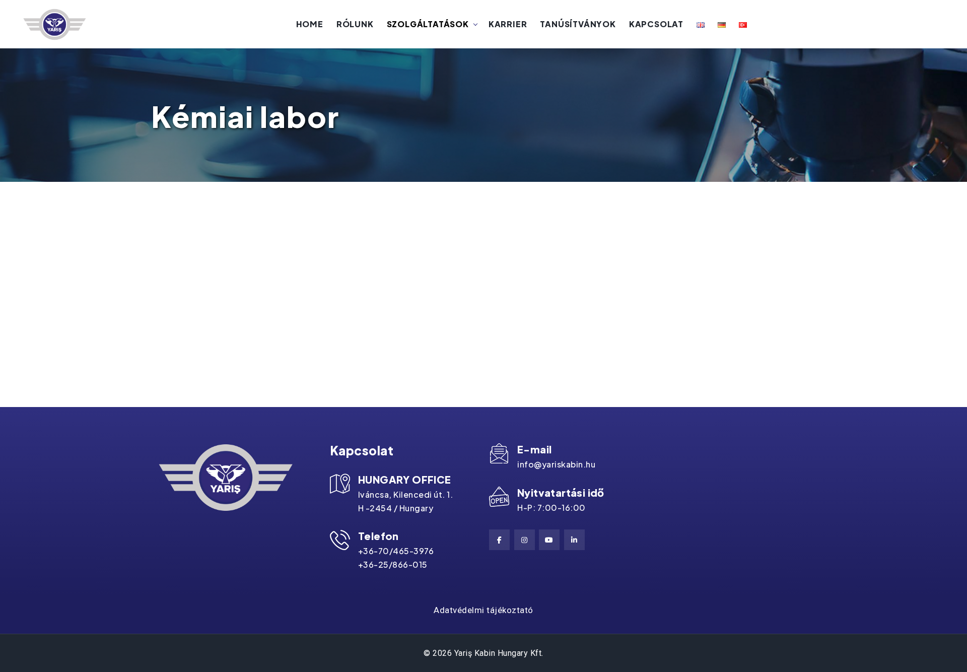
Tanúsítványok (577, 24)
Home (309, 24)
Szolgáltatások (428, 24)
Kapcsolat (656, 24)
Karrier (508, 24)
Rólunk (355, 24)
